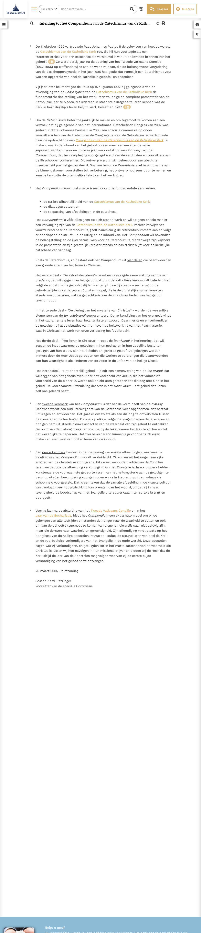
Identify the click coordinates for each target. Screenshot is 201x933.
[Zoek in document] (31, 23)
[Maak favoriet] (158, 23)
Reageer (162, 8)
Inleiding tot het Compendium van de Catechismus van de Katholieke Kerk (95, 23)
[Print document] (163, 23)
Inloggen (188, 8)
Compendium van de (120, 140)
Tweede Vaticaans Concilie (111, 510)
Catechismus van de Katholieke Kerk (68, 51)
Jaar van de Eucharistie (53, 515)
